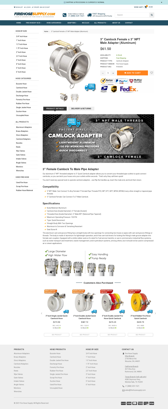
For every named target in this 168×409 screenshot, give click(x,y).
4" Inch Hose (21, 64)
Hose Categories (54, 23)
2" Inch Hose (21, 52)
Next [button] (155, 313)
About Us (116, 23)
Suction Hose (21, 111)
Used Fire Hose (22, 182)
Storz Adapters (22, 135)
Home (18, 23)
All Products (100, 23)
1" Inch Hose (21, 40)
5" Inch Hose (21, 68)
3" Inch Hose (21, 60)
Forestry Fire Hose (23, 100)
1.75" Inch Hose (22, 48)
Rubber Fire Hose (22, 104)
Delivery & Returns (81, 109)
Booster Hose (21, 84)
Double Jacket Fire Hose (59, 360)
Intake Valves (21, 159)
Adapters (71, 23)
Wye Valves (20, 151)
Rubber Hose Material (24, 190)
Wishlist (19, 7)
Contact (129, 23)
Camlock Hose (21, 88)
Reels (18, 147)
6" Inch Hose (21, 72)
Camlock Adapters (23, 139)
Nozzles (85, 23)
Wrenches (20, 171)
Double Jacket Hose (23, 92)
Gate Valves (20, 155)
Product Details (55, 109)
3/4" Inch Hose (21, 36)
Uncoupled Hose (22, 115)
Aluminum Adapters (24, 127)
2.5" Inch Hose (21, 56)
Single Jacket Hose (23, 107)
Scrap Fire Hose (22, 186)
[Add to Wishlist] (151, 72)
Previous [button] (41, 313)
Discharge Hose (22, 96)
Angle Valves (21, 163)
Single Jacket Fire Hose (59, 374)
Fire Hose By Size (33, 23)
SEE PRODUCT (56, 335)
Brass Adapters (22, 131)
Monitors (19, 167)
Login (28, 7)
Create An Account (41, 7)
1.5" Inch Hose (21, 44)
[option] (56, 313)
